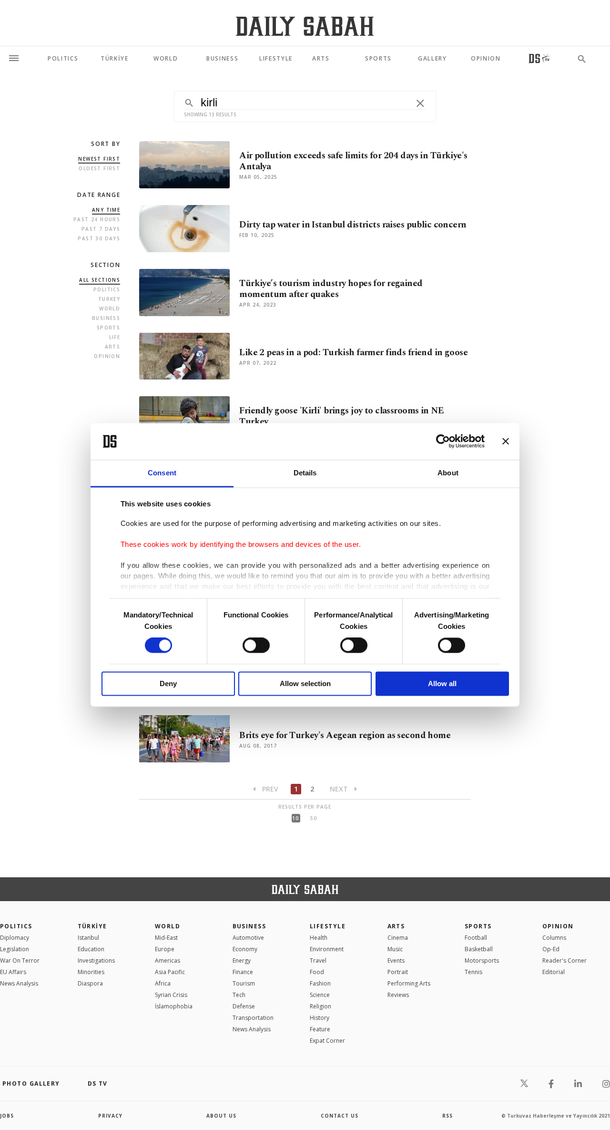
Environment (327, 949)
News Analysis (19, 983)
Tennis (473, 972)
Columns (554, 938)
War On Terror (20, 960)
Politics (106, 289)
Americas (167, 960)
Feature (320, 1029)
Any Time (106, 209)
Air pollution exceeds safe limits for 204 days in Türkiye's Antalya (353, 161)
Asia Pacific (170, 972)
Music (395, 949)
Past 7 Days (100, 229)
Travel (318, 960)
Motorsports (482, 960)
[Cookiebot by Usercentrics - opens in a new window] (443, 441)
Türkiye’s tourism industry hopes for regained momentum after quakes (330, 289)
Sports (108, 327)
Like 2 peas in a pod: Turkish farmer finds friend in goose (353, 353)
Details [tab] (305, 473)
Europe (164, 949)
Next (340, 788)
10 (295, 818)
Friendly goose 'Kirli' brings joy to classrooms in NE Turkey (341, 416)
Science (320, 995)
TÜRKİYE (92, 926)
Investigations (96, 960)
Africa (163, 983)
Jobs (7, 1115)
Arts (113, 346)
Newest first (99, 158)
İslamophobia (174, 1006)
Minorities (91, 972)
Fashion (320, 983)
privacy (110, 1115)
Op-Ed (550, 949)
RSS (447, 1115)
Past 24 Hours (96, 219)
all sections (99, 280)
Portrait (397, 972)
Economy (245, 949)
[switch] (256, 645)
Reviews (398, 995)
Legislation (14, 949)
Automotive (248, 938)
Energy (242, 960)
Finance (243, 972)
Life (115, 337)
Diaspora (90, 983)
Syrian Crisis (171, 995)
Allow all (442, 683)
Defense (244, 1006)
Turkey (109, 299)
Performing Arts (408, 983)
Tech (239, 995)
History (319, 1018)
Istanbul (88, 938)
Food (317, 972)
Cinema (397, 938)
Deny (168, 683)
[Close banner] (505, 441)
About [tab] (447, 473)
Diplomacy (14, 938)
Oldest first (99, 168)
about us (221, 1115)
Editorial (553, 972)
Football (476, 938)
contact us (339, 1115)
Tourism (244, 983)
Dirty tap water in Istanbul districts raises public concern (352, 225)
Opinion (107, 356)
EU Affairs (13, 972)
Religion (320, 1006)
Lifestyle (328, 926)
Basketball (479, 949)
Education (91, 949)
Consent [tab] (162, 473)
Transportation (253, 1018)
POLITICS (16, 926)
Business (106, 318)
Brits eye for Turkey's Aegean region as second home (344, 735)
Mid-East (166, 938)
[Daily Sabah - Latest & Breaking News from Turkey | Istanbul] (305, 26)
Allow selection (305, 683)
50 (313, 818)
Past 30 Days (99, 238)
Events (396, 960)
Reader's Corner (564, 960)
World (109, 308)
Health (318, 938)
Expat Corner (327, 1041)
